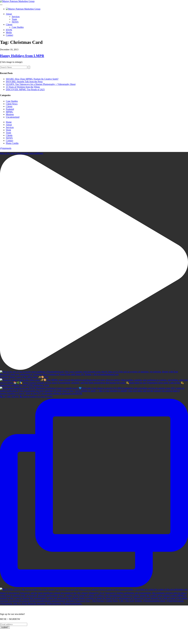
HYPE (9, 30)
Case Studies (18, 27)
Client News (11, 104)
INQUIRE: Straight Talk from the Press (24, 81)
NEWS (15, 22)
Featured (10, 109)
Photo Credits (12, 143)
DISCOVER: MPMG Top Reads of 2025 (25, 89)
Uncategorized (12, 117)
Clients (9, 24)
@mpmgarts (5, 148)
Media (9, 32)
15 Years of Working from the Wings (23, 87)
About (9, 14)
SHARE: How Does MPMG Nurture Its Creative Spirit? (32, 79)
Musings (10, 114)
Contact (9, 35)
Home (9, 122)
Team (14, 19)
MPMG (9, 111)
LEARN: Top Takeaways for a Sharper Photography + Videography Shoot (40, 84)
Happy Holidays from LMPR (22, 56)
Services (16, 16)
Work (8, 130)
